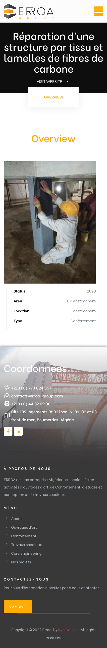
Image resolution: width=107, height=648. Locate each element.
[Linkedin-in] (18, 431)
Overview (53, 96)
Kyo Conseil (68, 629)
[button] (18, 606)
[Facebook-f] (8, 431)
